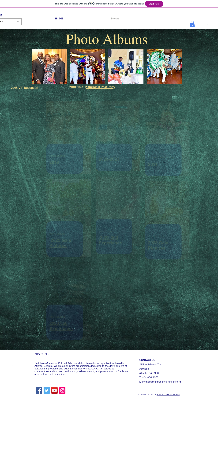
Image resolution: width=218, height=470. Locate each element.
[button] (192, 24)
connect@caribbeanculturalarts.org (161, 381)
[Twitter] (47, 390)
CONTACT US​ (147, 360)
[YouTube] (54, 390)
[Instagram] (62, 390)
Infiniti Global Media (168, 394)
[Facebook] (39, 390)
